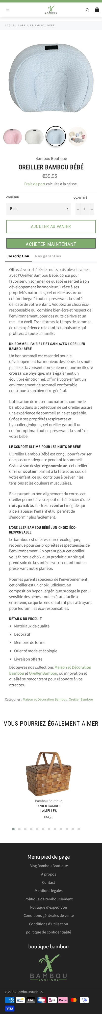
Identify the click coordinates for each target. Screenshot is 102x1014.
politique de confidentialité (48, 932)
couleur (12, 198)
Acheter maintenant (51, 244)
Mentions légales (49, 890)
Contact (48, 882)
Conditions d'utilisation (48, 924)
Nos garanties (48, 256)
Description (18, 256)
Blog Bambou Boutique (48, 866)
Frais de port (34, 184)
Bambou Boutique (29, 991)
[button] (13, 829)
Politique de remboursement (49, 899)
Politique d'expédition (48, 907)
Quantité (80, 198)
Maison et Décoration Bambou (45, 699)
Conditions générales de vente (49, 915)
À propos (48, 874)
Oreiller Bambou (43, 673)
